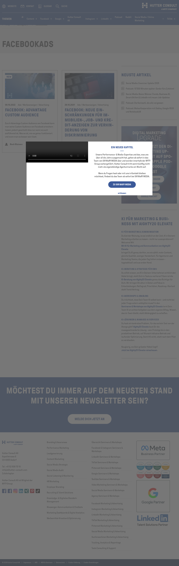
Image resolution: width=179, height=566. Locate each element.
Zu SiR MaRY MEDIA (122, 184)
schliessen (122, 193)
